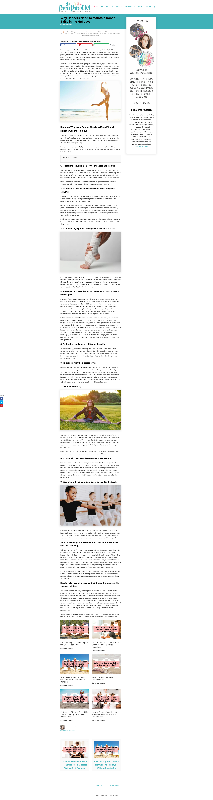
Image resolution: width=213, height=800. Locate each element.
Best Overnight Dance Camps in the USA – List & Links (74, 643)
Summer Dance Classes (69, 730)
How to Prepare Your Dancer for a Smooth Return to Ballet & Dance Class (106, 714)
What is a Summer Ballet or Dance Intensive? (104, 678)
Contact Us (98, 786)
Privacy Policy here (141, 146)
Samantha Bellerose (67, 24)
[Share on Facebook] (1, 399)
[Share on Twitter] (1, 402)
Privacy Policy (114, 786)
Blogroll (62, 730)
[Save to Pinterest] (1, 405)
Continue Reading (66, 648)
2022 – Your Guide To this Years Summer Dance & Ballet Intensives (106, 644)
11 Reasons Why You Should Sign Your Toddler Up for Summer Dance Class (74, 714)
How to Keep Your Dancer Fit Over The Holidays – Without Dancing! (73, 679)
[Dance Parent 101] (75, 7)
